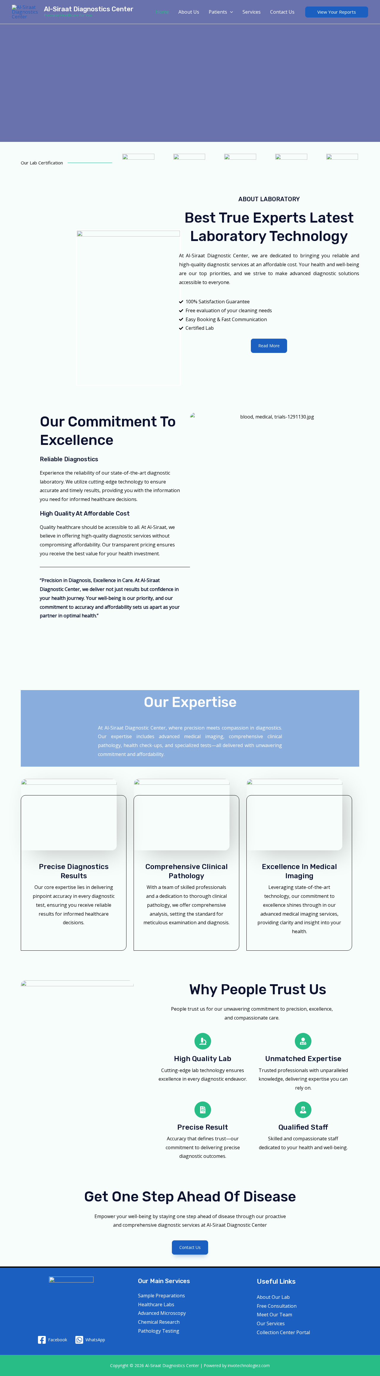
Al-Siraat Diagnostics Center (88, 9)
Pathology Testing (158, 1331)
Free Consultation (277, 1306)
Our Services (271, 1323)
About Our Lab (273, 1297)
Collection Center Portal (283, 1332)
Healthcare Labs (156, 1304)
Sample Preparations (161, 1295)
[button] (336, 12)
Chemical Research (159, 1322)
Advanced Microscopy (162, 1313)
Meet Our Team (274, 1314)
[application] (230, 11)
